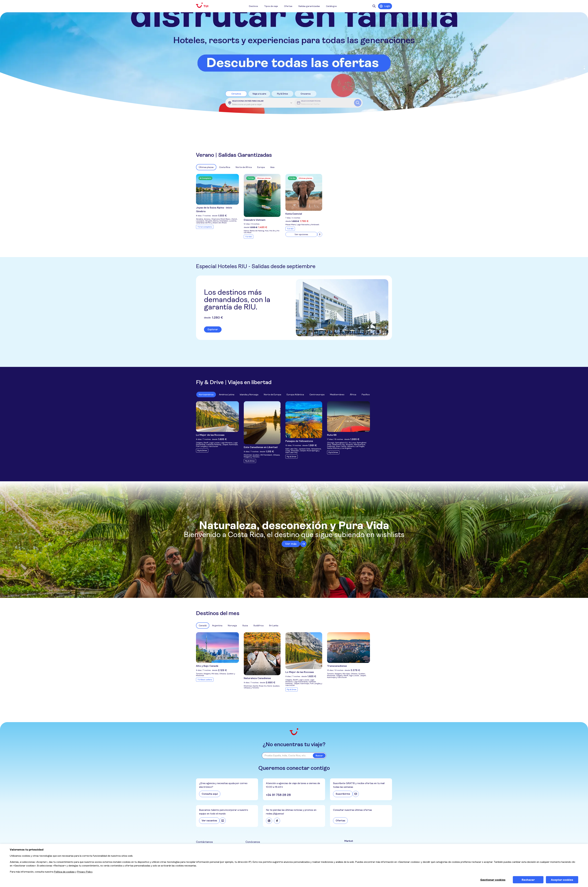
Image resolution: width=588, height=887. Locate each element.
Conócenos (252, 841)
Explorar (213, 329)
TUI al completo (204, 227)
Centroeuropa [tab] (316, 394)
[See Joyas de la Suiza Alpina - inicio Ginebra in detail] (217, 189)
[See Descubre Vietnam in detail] (262, 195)
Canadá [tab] (203, 625)
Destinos (253, 6)
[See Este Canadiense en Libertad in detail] (262, 422)
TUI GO (248, 237)
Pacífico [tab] (366, 394)
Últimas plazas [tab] (206, 167)
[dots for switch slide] (584, 66)
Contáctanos (204, 841)
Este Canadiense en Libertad (260, 447)
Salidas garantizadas (309, 6)
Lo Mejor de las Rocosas (210, 434)
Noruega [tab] (232, 625)
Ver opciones (301, 234)
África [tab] (353, 394)
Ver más (291, 544)
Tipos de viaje (271, 6)
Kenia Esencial (293, 213)
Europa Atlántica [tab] (295, 394)
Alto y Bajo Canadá (207, 665)
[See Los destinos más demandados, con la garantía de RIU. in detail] (342, 307)
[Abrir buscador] (374, 6)
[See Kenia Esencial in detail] (303, 192)
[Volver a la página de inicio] (204, 5)
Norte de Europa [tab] (272, 394)
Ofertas (288, 6)
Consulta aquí (210, 793)
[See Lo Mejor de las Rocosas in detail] (217, 416)
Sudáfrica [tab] (258, 625)
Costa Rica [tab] (224, 167)
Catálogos (331, 6)
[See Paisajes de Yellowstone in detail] (303, 419)
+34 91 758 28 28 (278, 795)
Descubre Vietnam (254, 219)
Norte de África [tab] (244, 167)
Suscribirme (343, 793)
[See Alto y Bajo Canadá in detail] (217, 647)
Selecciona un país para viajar (248, 101)
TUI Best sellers (204, 680)
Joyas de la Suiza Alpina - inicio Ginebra (214, 209)
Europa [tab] (261, 167)
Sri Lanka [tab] (273, 625)
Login (387, 6)
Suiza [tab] (245, 625)
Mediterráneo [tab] (337, 394)
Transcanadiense (337, 665)
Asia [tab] (272, 167)
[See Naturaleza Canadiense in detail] (262, 653)
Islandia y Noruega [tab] (249, 394)
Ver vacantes (209, 820)
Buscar (319, 755)
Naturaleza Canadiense (257, 678)
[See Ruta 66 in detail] (348, 416)
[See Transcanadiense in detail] (348, 647)
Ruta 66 (331, 434)
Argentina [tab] (217, 625)
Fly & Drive (202, 450)
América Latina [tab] (226, 394)
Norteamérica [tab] (206, 394)
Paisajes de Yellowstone (299, 441)
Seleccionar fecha (310, 101)
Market (348, 840)
